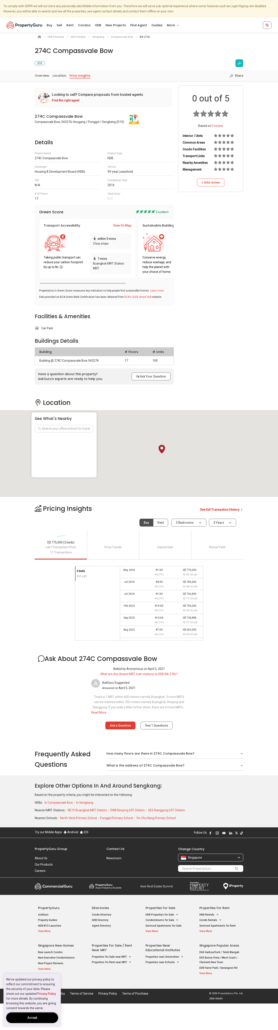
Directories (100, 908)
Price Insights (80, 75)
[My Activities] (267, 25)
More (171, 25)
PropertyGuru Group (51, 849)
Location (59, 75)
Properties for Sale (160, 908)
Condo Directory (101, 914)
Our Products (44, 864)
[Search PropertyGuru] (236, 868)
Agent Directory (101, 925)
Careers (40, 871)
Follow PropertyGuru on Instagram (217, 833)
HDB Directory (100, 920)
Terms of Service (81, 993)
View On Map (122, 225)
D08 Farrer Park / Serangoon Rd (218, 967)
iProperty (233, 886)
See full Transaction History (220, 509)
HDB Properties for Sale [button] (160, 914)
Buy (49, 25)
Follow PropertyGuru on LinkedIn (230, 833)
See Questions (156, 725)
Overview (42, 75)
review (217, 126)
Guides (156, 25)
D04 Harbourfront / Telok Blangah (219, 952)
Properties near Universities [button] (163, 956)
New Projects (116, 25)
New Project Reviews (50, 963)
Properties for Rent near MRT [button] (110, 962)
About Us (41, 858)
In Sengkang (84, 802)
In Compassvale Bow (59, 802)
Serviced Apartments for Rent (217, 925)
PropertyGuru (49, 908)
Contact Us (115, 849)
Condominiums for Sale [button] (160, 920)
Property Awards (105, 886)
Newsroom (113, 858)
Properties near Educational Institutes (163, 947)
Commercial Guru (53, 886)
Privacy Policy (46, 993)
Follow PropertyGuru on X (236, 833)
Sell (59, 25)
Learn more (157, 290)
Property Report (199, 886)
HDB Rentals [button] (207, 914)
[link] (103, 97)
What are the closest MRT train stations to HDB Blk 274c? (139, 674)
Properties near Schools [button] (160, 962)
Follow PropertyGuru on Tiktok (241, 833)
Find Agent (138, 25)
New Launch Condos (50, 952)
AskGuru (43, 914)
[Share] (239, 63)
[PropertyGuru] (24, 25)
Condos (84, 25)
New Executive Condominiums (56, 957)
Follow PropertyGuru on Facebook (210, 833)
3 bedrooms (185, 522)
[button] (161, 449)
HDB (98, 25)
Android (72, 832)
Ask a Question (120, 725)
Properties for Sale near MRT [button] (109, 956)
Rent (70, 25)
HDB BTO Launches (49, 925)
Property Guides (47, 920)
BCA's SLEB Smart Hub (137, 296)
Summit (156, 886)
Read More (98, 712)
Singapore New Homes (56, 945)
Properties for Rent (214, 908)
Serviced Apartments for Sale (164, 925)
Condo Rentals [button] (208, 920)
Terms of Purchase (135, 993)
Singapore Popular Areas (219, 945)
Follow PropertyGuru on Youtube (224, 833)
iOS (85, 832)
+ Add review (211, 182)
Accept (32, 1017)
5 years (218, 522)
